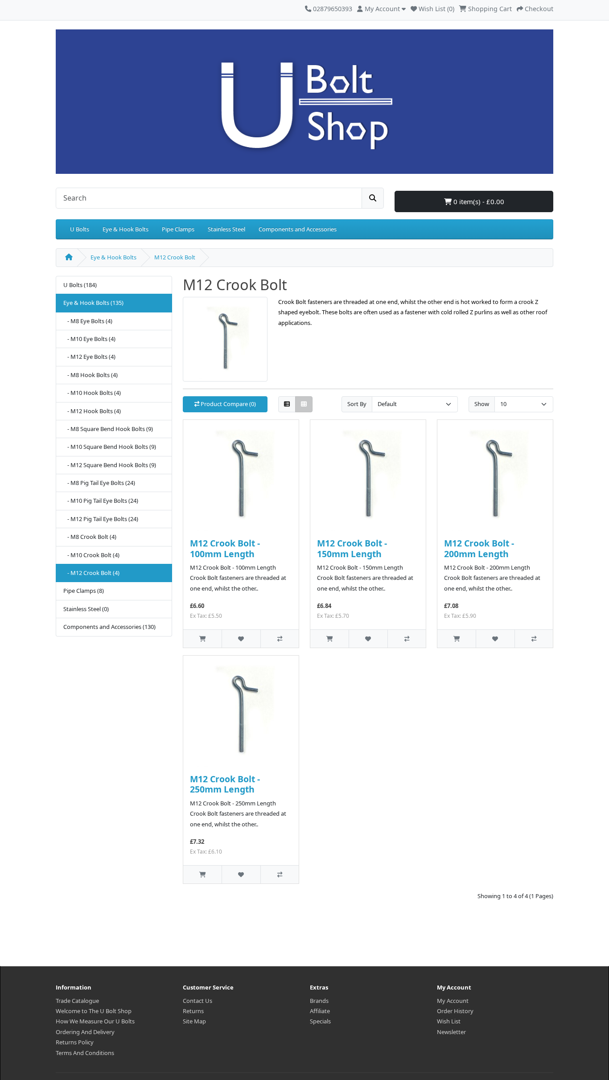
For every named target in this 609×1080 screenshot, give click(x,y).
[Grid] (304, 404)
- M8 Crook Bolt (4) (89, 537)
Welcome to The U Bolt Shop (94, 1011)
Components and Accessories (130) (109, 627)
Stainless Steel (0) (86, 609)
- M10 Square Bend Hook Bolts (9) (109, 447)
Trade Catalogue (77, 1001)
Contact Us (197, 1001)
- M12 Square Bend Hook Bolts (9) (109, 465)
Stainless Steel (226, 229)
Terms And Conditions (85, 1053)
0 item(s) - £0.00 (478, 201)
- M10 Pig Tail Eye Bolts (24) (100, 501)
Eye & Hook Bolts (125, 229)
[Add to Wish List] (241, 638)
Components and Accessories (298, 229)
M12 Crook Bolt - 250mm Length (225, 784)
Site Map (194, 1021)
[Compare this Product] (279, 638)
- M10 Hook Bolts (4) (92, 393)
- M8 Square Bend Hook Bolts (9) (108, 429)
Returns (193, 1011)
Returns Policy (75, 1042)
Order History (455, 1011)
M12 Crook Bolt (174, 257)
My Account (453, 1001)
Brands (319, 1001)
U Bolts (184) (80, 285)
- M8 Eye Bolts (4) (87, 321)
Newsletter (451, 1032)
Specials (320, 1021)
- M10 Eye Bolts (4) (89, 339)
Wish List (449, 1021)
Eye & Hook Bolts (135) (93, 303)
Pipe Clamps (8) (83, 591)
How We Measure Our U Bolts (95, 1021)
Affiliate (320, 1011)
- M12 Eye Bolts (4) (89, 357)
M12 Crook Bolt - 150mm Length (352, 548)
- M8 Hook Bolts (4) (90, 375)
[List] (287, 404)
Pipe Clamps (178, 229)
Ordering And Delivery (85, 1032)
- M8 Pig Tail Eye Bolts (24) (99, 483)
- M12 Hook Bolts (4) (92, 411)
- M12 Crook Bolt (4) (91, 573)
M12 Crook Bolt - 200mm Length (479, 548)
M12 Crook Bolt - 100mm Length (225, 548)
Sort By (356, 404)
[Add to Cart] (202, 638)
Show (481, 404)
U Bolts (79, 229)
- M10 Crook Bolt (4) (91, 555)
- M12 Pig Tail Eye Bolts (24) (100, 519)
